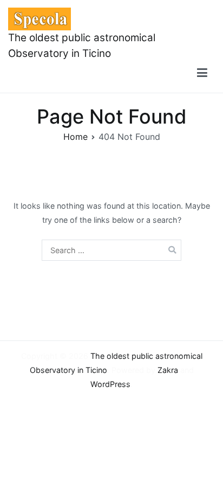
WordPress (110, 384)
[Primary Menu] (202, 73)
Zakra (168, 370)
